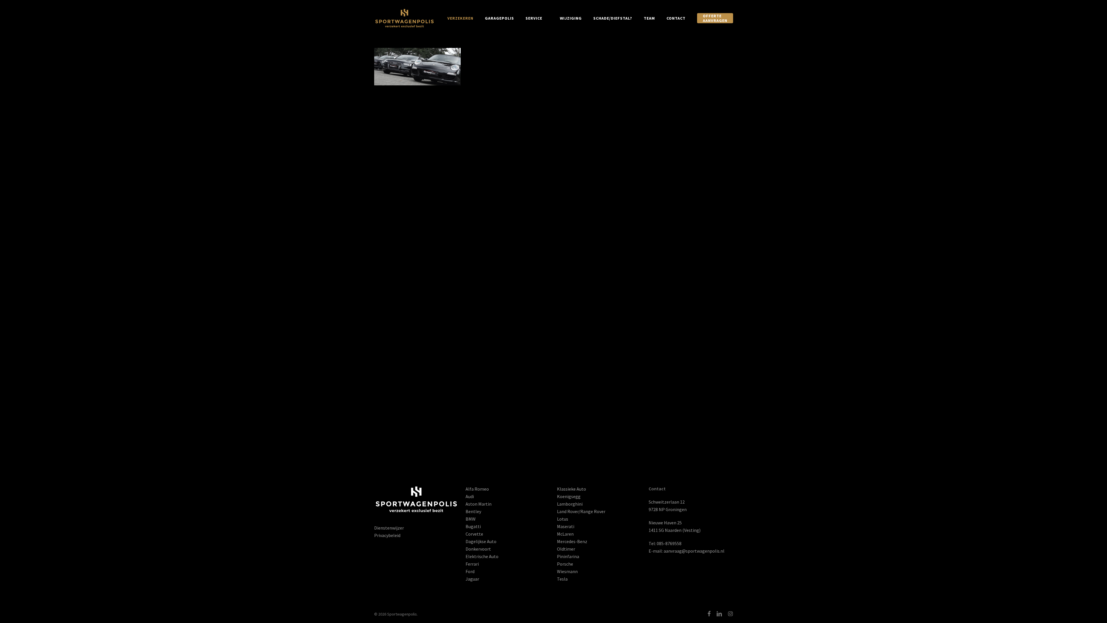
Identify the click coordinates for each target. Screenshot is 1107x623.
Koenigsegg (569, 496)
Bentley (473, 511)
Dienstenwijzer (389, 528)
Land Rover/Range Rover (581, 511)
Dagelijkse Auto (481, 541)
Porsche (565, 564)
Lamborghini (570, 504)
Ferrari (472, 564)
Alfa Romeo (477, 489)
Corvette (474, 534)
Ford (470, 571)
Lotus (562, 519)
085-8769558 (669, 543)
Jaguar (472, 579)
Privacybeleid (387, 535)
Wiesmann (567, 571)
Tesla (562, 579)
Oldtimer (566, 549)
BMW (471, 519)
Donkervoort (478, 549)
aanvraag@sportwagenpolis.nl (694, 551)
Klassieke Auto (571, 489)
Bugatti (473, 526)
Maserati (565, 526)
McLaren (565, 534)
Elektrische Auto (482, 556)
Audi (470, 496)
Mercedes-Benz (572, 541)
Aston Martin (479, 504)
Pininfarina (568, 556)
